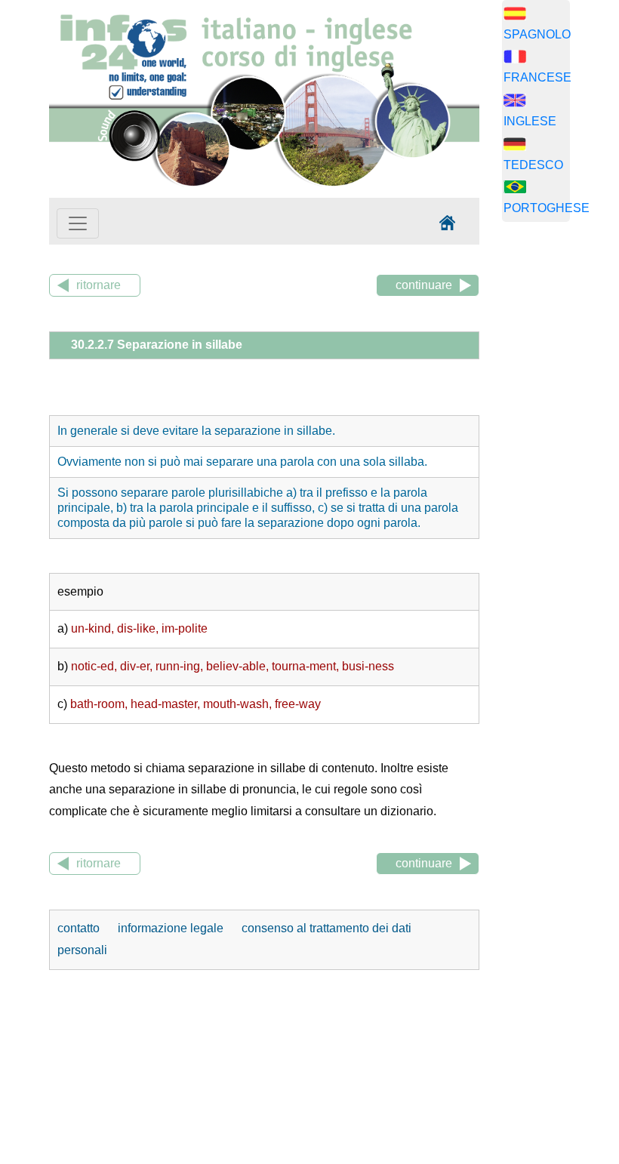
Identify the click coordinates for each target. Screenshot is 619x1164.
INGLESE (530, 121)
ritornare (98, 285)
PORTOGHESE (547, 208)
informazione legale (170, 928)
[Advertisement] (560, 470)
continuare (424, 285)
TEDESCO (533, 165)
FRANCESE (537, 77)
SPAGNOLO (537, 34)
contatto (80, 928)
